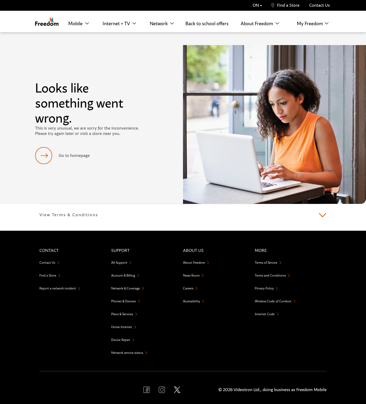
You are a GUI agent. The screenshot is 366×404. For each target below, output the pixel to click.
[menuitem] (80, 23)
